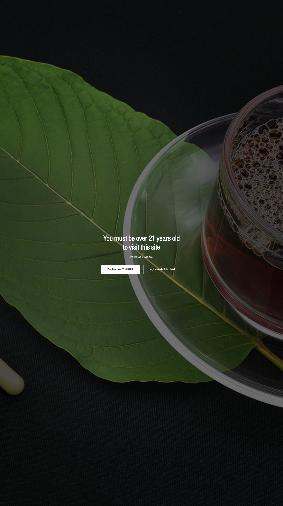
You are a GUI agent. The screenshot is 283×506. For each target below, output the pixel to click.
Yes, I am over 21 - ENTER (120, 269)
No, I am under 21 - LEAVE (163, 269)
